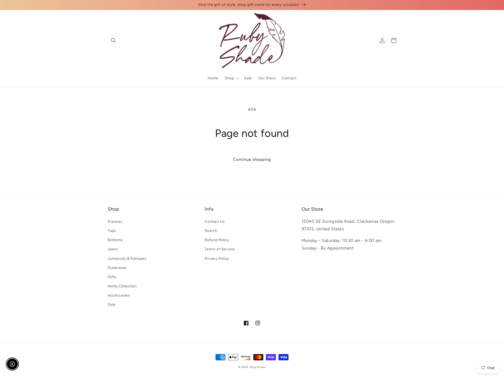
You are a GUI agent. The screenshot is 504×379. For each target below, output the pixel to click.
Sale (111, 304)
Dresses (115, 221)
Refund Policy (216, 240)
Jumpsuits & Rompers (127, 258)
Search (210, 231)
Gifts (112, 277)
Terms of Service (219, 249)
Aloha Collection (122, 286)
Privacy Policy (216, 258)
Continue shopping (252, 159)
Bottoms (115, 240)
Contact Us (214, 221)
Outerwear (117, 268)
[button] (113, 40)
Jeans (113, 249)
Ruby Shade (258, 367)
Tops (112, 231)
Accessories (119, 295)
